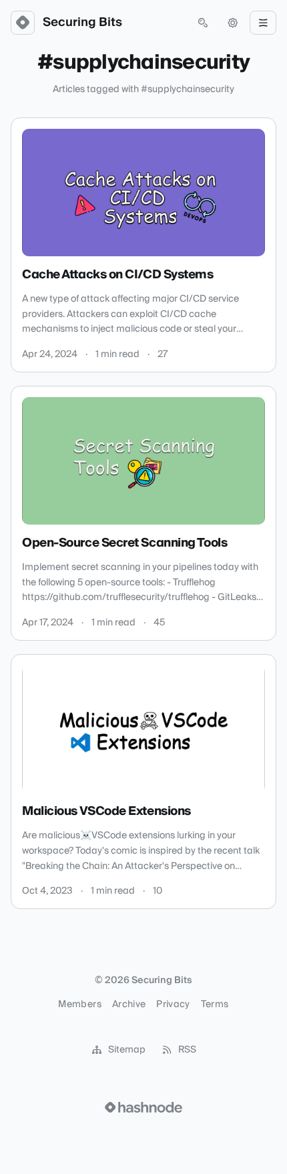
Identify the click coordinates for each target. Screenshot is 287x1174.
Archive (129, 1004)
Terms (215, 1004)
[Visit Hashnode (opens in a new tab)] (143, 1107)
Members (79, 1004)
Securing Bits (82, 22)
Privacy (173, 1004)
